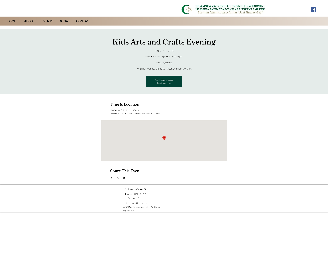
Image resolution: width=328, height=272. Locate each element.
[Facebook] (313, 9)
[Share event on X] (117, 178)
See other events (164, 83)
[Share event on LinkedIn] (124, 178)
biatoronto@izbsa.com (136, 203)
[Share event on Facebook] (111, 178)
